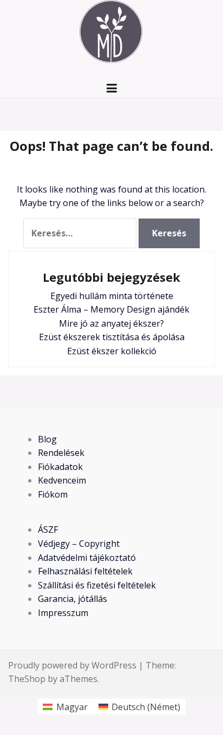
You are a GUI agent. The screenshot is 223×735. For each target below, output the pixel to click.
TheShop (26, 679)
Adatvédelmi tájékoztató (87, 558)
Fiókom (53, 494)
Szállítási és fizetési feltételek (97, 585)
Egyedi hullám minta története (111, 296)
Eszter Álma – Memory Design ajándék (111, 309)
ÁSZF (48, 529)
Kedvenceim (62, 480)
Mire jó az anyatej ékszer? (111, 323)
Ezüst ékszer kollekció (111, 351)
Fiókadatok (60, 467)
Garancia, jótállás (72, 599)
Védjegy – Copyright (79, 543)
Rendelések (61, 453)
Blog (47, 439)
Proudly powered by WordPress (72, 665)
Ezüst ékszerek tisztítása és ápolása (112, 337)
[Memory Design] (111, 34)
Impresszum (63, 613)
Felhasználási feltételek (85, 571)
